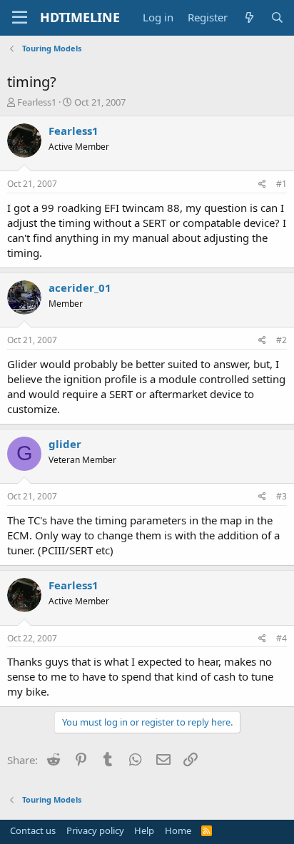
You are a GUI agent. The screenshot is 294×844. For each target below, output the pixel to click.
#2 (281, 340)
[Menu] (19, 18)
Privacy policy (95, 830)
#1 (281, 184)
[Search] (277, 17)
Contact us (33, 830)
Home (178, 830)
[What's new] (249, 17)
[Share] (262, 184)
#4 (281, 638)
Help (144, 830)
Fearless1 (36, 102)
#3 (281, 496)
